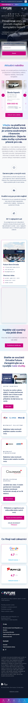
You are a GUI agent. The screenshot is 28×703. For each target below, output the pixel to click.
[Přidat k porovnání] (7, 82)
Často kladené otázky (9, 647)
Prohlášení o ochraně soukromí (9, 607)
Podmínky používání (6, 609)
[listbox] (7, 5)
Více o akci (8, 406)
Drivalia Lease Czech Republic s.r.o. (13, 628)
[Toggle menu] (25, 8)
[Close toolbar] (26, 1)
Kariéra (5, 630)
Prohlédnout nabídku (13, 345)
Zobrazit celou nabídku (14, 115)
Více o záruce (9, 498)
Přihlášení (14, 525)
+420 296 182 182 (9, 269)
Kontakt (5, 644)
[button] (3, 95)
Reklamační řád (7, 636)
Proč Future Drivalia (8, 632)
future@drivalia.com (10, 271)
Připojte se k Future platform (14, 517)
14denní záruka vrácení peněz (11, 634)
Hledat (14, 53)
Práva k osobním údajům (7, 611)
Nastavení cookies (14, 691)
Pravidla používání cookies (7, 605)
